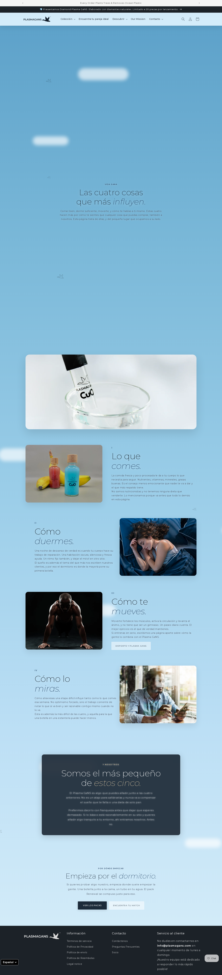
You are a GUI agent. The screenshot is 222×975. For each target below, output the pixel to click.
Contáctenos (120, 940)
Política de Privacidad (80, 946)
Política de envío (77, 952)
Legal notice (74, 963)
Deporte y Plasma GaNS (131, 646)
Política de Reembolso (81, 958)
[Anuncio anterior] (22, 3)
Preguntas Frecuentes (126, 946)
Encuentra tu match (126, 905)
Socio (115, 952)
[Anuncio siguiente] (199, 3)
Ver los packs (92, 905)
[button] (68, 19)
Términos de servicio (79, 940)
